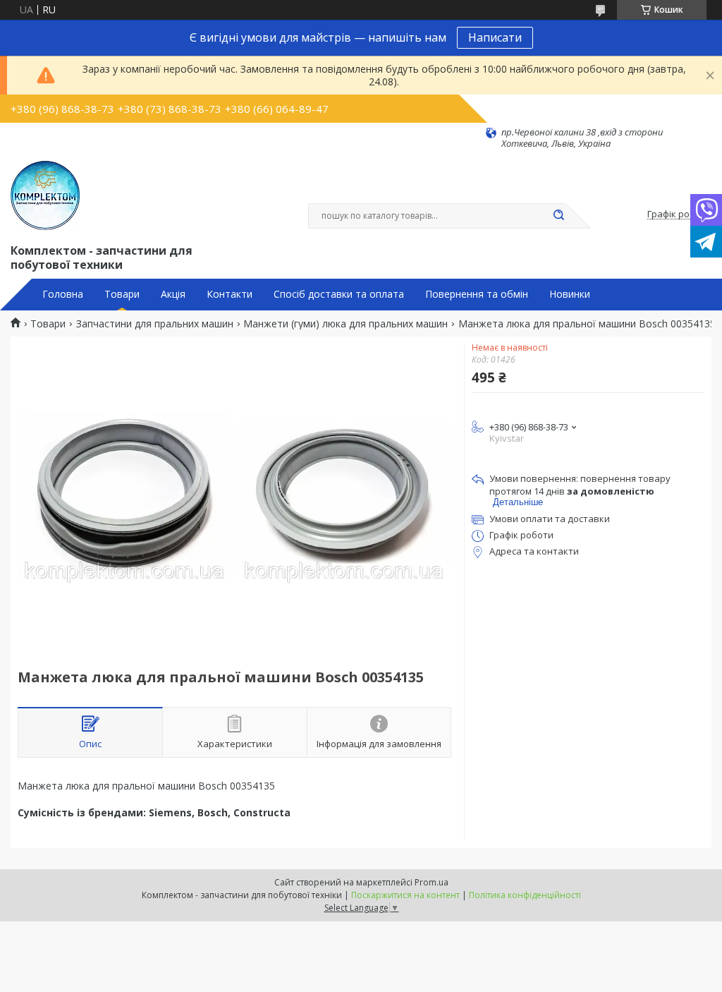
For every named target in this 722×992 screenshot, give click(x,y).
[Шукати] (558, 216)
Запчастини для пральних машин (154, 323)
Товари (122, 294)
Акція (173, 294)
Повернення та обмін (476, 294)
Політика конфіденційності (525, 895)
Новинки (569, 294)
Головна (62, 294)
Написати (495, 37)
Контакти (229, 294)
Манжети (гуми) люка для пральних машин (345, 323)
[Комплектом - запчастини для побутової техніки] (45, 195)
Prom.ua (431, 882)
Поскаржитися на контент (405, 895)
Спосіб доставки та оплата (339, 294)
